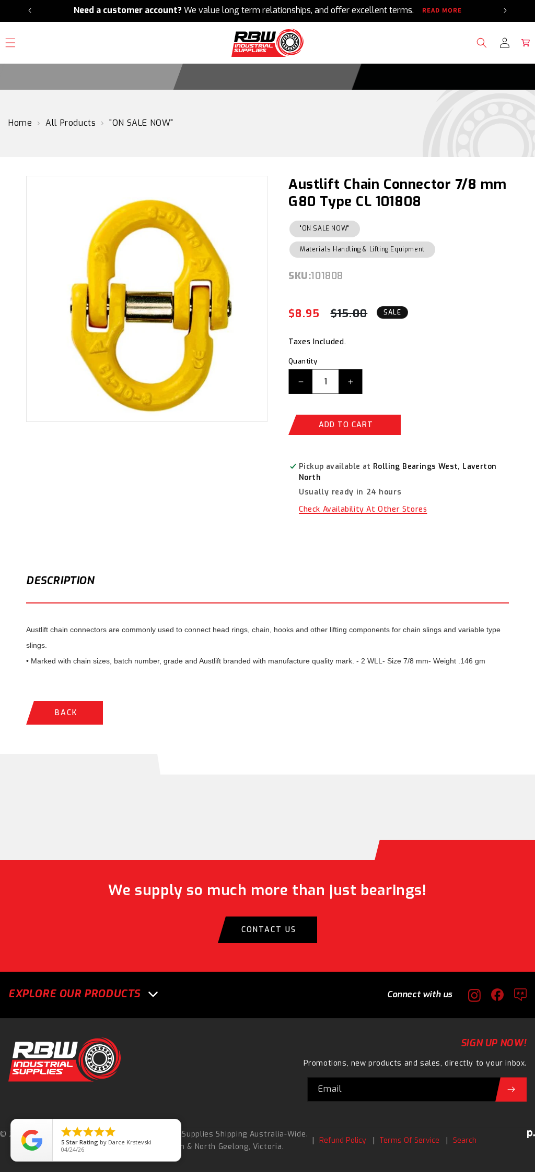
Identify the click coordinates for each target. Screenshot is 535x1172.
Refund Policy (342, 1140)
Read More (442, 10)
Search (464, 1140)
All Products (70, 122)
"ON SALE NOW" (141, 122)
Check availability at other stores (363, 509)
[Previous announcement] (29, 10)
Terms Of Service (409, 1140)
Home (20, 122)
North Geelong (222, 1147)
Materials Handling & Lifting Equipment (362, 249)
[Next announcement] (505, 10)
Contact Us (268, 930)
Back (66, 713)
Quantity (302, 361)
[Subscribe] (511, 1089)
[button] (481, 42)
